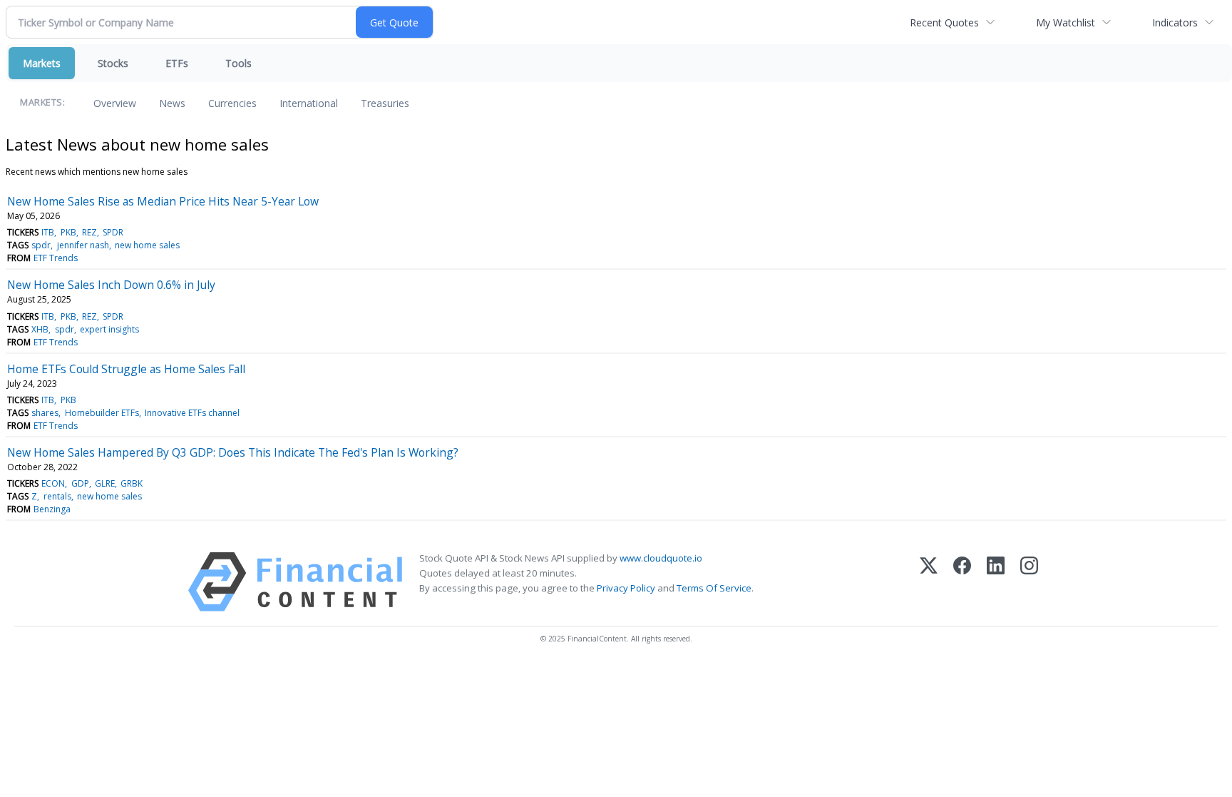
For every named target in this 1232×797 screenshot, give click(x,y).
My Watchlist (1065, 22)
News (172, 103)
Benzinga (52, 509)
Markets (42, 63)
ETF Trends (56, 258)
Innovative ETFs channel (192, 413)
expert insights (109, 329)
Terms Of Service (714, 588)
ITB (47, 232)
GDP (80, 483)
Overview (114, 103)
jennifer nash (83, 245)
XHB (39, 329)
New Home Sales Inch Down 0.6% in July (111, 285)
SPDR (113, 232)
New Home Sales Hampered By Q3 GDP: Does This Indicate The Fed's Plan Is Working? (232, 452)
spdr (41, 245)
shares (44, 413)
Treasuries (385, 103)
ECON (53, 483)
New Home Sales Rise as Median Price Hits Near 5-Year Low (163, 201)
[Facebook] (962, 582)
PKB (68, 232)
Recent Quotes (944, 22)
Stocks (113, 63)
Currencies (232, 103)
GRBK (131, 483)
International (308, 103)
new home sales (147, 245)
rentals (57, 496)
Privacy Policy (626, 588)
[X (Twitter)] (928, 582)
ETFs (176, 63)
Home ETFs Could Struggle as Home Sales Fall (126, 369)
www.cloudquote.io (661, 558)
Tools (238, 63)
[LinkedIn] (995, 582)
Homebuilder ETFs (102, 413)
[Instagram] (1029, 582)
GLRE (105, 483)
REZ (89, 232)
